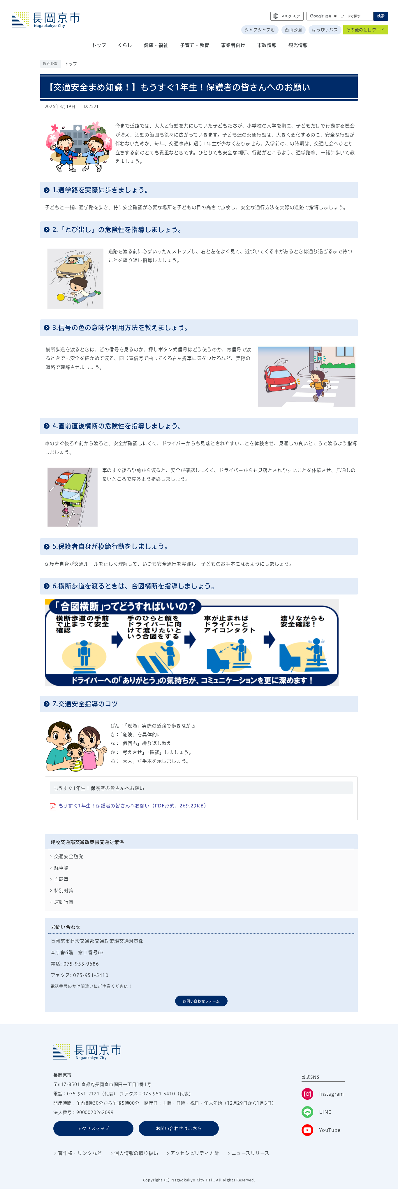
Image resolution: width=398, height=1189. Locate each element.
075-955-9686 (81, 963)
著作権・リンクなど (80, 1153)
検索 (381, 16)
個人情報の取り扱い (136, 1153)
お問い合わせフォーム (201, 1001)
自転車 (61, 879)
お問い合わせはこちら (179, 1128)
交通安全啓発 (69, 856)
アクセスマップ (93, 1128)
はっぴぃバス (325, 30)
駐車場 (61, 867)
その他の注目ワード (365, 30)
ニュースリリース (250, 1153)
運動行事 (64, 902)
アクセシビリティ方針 (194, 1153)
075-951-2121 (83, 1094)
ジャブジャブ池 (260, 30)
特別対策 (64, 890)
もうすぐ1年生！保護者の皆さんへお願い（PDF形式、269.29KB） (134, 805)
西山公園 (293, 30)
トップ (71, 64)
